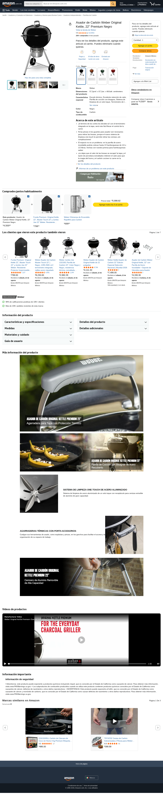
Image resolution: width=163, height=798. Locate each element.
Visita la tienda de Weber (86, 30)
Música (93, 10)
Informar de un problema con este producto (96, 168)
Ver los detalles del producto (89, 164)
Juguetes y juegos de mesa (109, 10)
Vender (15, 10)
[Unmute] (158, 663)
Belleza (126, 10)
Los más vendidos (28, 10)
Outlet (77, 10)
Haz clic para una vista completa (38, 78)
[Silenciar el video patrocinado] (69, 731)
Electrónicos (136, 10)
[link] (47, 204)
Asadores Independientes (72, 15)
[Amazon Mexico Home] (69, 778)
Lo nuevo (41, 10)
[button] (6, 10)
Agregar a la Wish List (142, 81)
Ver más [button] (93, 105)
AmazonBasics (54, 10)
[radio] (12, 84)
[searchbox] (76, 3)
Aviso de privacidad (90, 786)
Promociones (67, 10)
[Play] (4, 664)
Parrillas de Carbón (90, 15)
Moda (85, 10)
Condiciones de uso (75, 786)
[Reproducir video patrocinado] (114, 721)
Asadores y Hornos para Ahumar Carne (48, 15)
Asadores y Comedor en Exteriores (20, 15)
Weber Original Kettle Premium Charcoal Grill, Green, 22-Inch (29, 619)
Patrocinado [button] (6, 704)
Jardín (4, 15)
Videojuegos (148, 10)
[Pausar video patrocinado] (69, 727)
